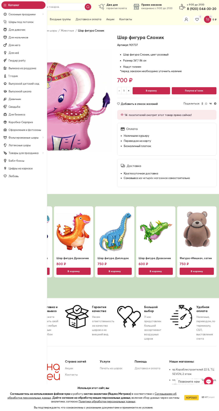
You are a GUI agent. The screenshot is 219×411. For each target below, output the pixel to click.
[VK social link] (210, 103)
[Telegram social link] (215, 103)
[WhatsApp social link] (206, 103)
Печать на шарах (111, 368)
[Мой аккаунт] (186, 19)
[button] (73, 271)
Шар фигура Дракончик (72, 258)
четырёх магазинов (155, 178)
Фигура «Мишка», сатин (196, 258)
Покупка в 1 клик (194, 90)
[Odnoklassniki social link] (202, 103)
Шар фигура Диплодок (113, 258)
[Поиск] (88, 7)
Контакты (71, 374)
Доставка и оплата (147, 368)
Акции (69, 368)
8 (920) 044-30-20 (201, 9)
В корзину (151, 90)
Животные (68, 30)
